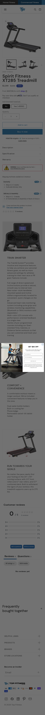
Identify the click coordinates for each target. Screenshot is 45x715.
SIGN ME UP (33, 361)
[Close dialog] (42, 344)
